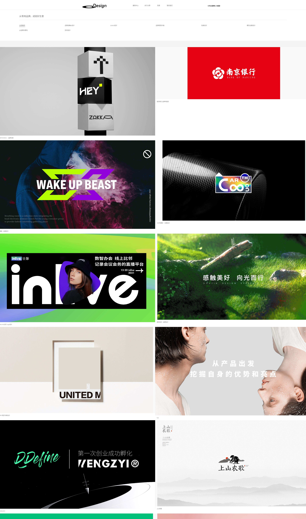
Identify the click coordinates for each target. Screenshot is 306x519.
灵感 (158, 5)
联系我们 (170, 5)
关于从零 (147, 5)
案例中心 (135, 5)
